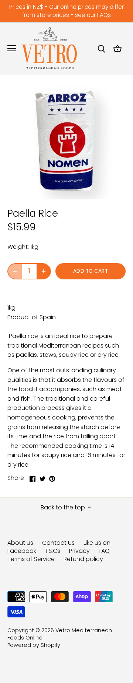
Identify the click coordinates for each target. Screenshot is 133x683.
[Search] (101, 48)
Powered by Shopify (33, 645)
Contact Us (58, 543)
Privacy (79, 551)
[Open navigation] (11, 48)
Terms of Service (31, 559)
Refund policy (83, 559)
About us (20, 543)
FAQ (104, 551)
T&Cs (52, 551)
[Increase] (44, 271)
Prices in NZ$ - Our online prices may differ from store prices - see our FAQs (66, 11)
